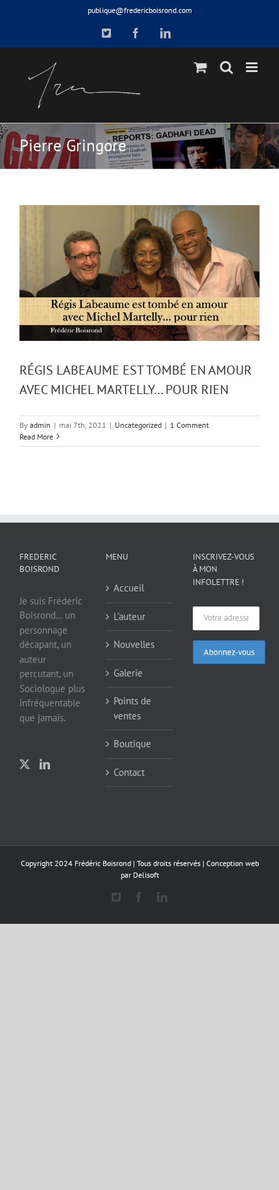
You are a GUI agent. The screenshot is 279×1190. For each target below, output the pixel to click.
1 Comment (189, 425)
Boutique (132, 744)
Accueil (129, 588)
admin (40, 425)
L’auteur (129, 616)
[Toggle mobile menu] (253, 67)
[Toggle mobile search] (226, 67)
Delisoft (146, 875)
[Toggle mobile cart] (200, 67)
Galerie (128, 673)
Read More (36, 436)
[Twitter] (24, 764)
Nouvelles (134, 644)
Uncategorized (138, 425)
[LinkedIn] (45, 764)
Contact (129, 772)
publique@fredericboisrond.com (140, 10)
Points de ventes (132, 708)
